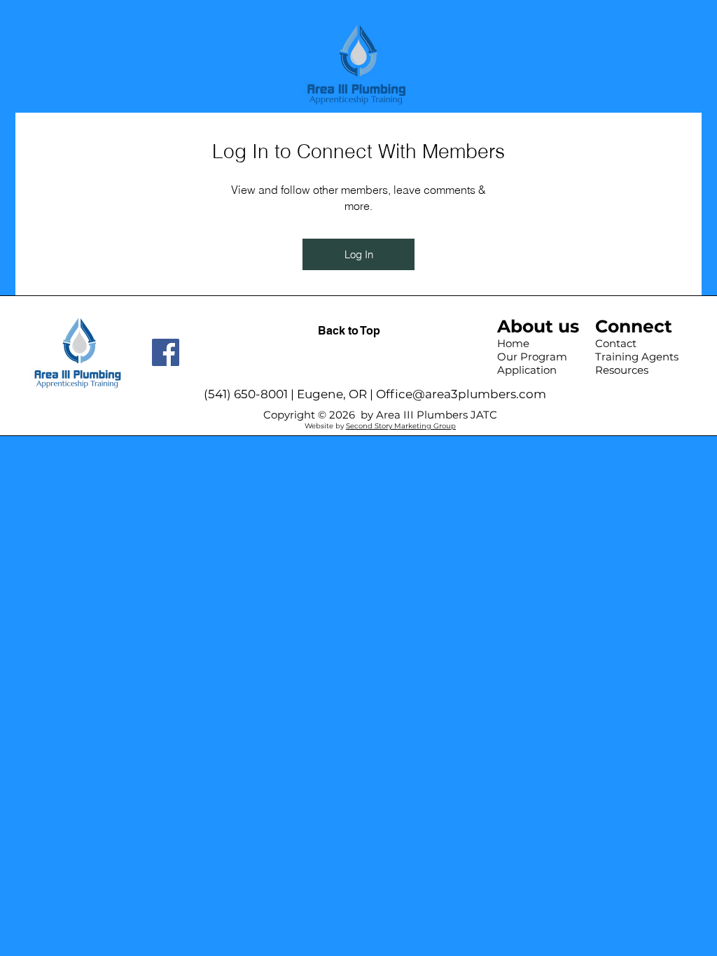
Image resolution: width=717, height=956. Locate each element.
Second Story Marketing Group (401, 425)
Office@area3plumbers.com (461, 394)
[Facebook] (165, 352)
